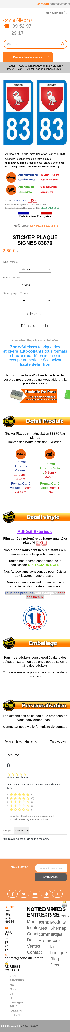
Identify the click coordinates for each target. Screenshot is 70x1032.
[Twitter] (24, 894)
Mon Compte (55, 12)
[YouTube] (35, 894)
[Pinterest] (46, 894)
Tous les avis (58, 741)
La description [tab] (35, 314)
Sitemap (58, 928)
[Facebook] (13, 894)
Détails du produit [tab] (35, 326)
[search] (63, 44)
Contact (34, 952)
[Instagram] (57, 894)
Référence (21, 225)
